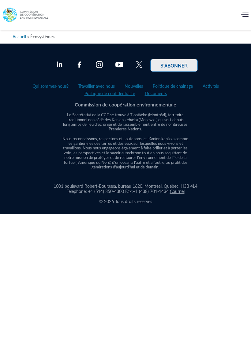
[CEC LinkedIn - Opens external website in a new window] (59, 65)
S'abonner (174, 65)
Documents (156, 93)
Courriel (177, 191)
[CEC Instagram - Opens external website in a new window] (99, 65)
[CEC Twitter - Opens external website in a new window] (139, 65)
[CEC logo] (25, 16)
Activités (211, 86)
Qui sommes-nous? (50, 86)
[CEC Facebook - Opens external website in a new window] (79, 65)
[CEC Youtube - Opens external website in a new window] (119, 65)
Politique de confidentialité (109, 93)
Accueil (19, 37)
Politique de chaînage (173, 86)
